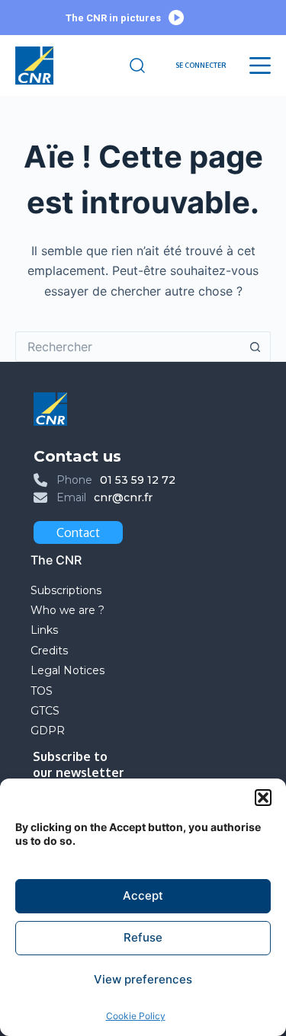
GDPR (48, 730)
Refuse (143, 937)
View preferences (143, 979)
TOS (42, 691)
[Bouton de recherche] (255, 346)
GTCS (45, 711)
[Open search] (137, 65)
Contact (78, 532)
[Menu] (260, 65)
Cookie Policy (135, 1016)
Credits (49, 650)
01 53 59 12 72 (137, 480)
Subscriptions (66, 590)
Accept (143, 895)
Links (44, 630)
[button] (263, 797)
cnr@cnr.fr (123, 497)
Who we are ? (67, 610)
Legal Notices (69, 670)
